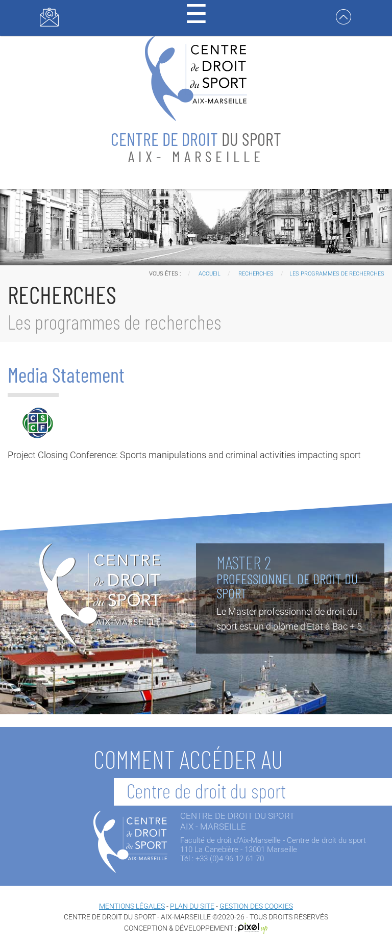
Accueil (209, 273)
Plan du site (192, 906)
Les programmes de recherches (336, 273)
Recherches (256, 273)
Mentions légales (132, 906)
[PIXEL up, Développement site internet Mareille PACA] (253, 928)
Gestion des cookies (256, 906)
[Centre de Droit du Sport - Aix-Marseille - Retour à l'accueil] (196, 77)
